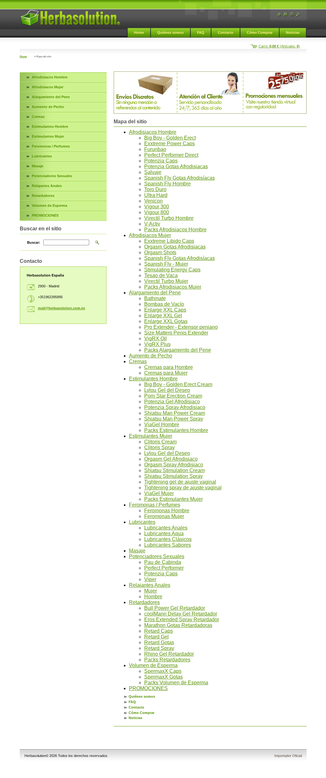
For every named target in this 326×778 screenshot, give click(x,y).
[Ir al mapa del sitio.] (285, 14)
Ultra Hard (155, 195)
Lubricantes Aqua (164, 533)
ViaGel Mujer (159, 493)
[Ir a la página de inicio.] (70, 18)
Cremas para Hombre (168, 367)
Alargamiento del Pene (155, 292)
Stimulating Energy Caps (172, 269)
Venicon (153, 201)
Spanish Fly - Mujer (166, 264)
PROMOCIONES (148, 688)
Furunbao (155, 149)
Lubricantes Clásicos (168, 539)
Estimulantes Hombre (153, 378)
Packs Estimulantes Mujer (173, 499)
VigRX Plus (157, 344)
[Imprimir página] (292, 14)
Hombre (153, 596)
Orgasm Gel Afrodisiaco (171, 459)
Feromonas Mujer (164, 516)
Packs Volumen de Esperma (176, 682)
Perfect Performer (164, 568)
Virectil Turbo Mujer (166, 281)
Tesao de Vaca (161, 275)
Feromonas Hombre (166, 510)
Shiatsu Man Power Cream (174, 413)
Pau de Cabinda (162, 562)
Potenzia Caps (161, 160)
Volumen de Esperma (153, 665)
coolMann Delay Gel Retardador (180, 613)
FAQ (200, 32)
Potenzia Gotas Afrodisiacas (176, 166)
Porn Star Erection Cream (173, 396)
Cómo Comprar (260, 32)
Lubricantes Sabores (167, 545)
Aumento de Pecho (150, 355)
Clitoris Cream (160, 441)
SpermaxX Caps (162, 671)
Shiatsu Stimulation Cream (174, 470)
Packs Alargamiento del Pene (177, 350)
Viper (150, 579)
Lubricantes (142, 522)
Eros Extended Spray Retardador (181, 619)
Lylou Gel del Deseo (167, 390)
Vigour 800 (156, 212)
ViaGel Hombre (161, 424)
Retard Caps (158, 631)
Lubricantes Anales (166, 527)
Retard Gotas (159, 642)
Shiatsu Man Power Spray (173, 418)
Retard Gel (156, 636)
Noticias (293, 32)
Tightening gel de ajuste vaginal (180, 482)
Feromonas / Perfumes (154, 505)
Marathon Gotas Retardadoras (178, 625)
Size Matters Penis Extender (176, 332)
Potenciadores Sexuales (156, 556)
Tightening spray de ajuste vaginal (183, 487)
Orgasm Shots (160, 252)
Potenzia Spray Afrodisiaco (174, 407)
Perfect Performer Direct (171, 155)
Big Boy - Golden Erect (170, 137)
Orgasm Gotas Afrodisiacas (175, 246)
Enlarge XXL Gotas (166, 321)
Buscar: (33, 242)
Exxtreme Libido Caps (169, 241)
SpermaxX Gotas (163, 677)
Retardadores (144, 602)
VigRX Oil (155, 338)
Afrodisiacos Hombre (152, 132)
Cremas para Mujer (166, 373)
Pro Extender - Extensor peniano (181, 327)
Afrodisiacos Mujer (150, 235)
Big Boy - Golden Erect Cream (178, 384)
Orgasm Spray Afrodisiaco (173, 464)
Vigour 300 (156, 206)
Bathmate (155, 298)
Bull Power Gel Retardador (174, 608)
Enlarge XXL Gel (163, 315)
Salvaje (152, 172)
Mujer (150, 591)
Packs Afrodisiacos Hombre (175, 229)
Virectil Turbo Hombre (169, 218)
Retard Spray (159, 648)
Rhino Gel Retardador (169, 654)
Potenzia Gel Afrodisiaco (172, 401)
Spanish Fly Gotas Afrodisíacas (179, 178)
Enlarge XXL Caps (165, 310)
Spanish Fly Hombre (167, 183)
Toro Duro (155, 189)
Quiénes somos (170, 32)
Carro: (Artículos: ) (279, 46)
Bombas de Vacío (164, 304)
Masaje (137, 550)
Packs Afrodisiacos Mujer (172, 287)
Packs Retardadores (167, 659)
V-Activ (152, 224)
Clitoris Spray (159, 447)
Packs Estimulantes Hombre (176, 430)
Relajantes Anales (149, 585)
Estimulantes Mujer (150, 436)
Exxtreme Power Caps (169, 143)
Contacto (225, 32)
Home (139, 32)
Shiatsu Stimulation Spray (173, 476)
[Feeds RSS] (298, 14)
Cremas (138, 361)
